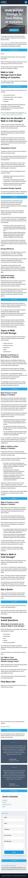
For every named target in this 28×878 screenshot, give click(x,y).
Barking (8, 726)
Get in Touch (14, 299)
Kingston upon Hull (6, 804)
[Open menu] (26, 2)
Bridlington (3, 726)
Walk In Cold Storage (6, 42)
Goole (3, 806)
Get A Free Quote (14, 790)
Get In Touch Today (14, 50)
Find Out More (14, 197)
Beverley (4, 802)
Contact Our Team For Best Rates (14, 86)
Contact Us (14, 498)
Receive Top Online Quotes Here (14, 730)
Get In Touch (14, 860)
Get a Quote (13, 30)
